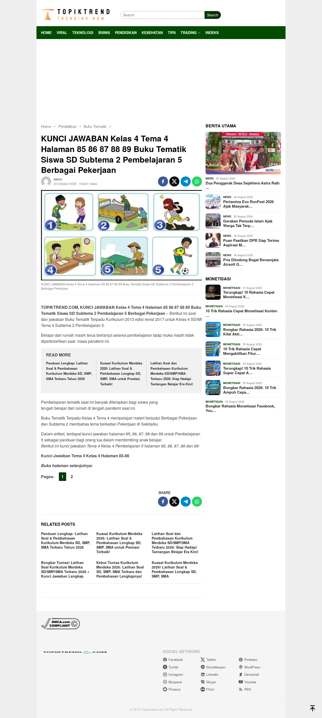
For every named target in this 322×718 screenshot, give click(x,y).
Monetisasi (231, 288)
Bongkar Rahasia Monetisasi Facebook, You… (240, 408)
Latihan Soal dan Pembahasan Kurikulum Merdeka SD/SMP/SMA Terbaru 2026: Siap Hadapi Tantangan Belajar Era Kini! (171, 373)
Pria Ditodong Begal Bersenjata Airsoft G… (250, 262)
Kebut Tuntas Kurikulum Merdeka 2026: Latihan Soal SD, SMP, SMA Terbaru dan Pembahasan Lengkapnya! (120, 569)
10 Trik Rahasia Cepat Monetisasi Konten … (241, 313)
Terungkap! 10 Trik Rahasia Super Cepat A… (247, 370)
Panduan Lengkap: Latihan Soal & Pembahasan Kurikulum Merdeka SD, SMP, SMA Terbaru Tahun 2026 (69, 371)
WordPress (252, 667)
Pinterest (250, 659)
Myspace (175, 681)
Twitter (211, 659)
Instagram (176, 674)
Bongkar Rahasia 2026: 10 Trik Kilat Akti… (249, 331)
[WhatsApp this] (197, 181)
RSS (247, 689)
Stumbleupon (215, 667)
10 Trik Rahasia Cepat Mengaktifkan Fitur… (242, 351)
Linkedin (212, 674)
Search (212, 14)
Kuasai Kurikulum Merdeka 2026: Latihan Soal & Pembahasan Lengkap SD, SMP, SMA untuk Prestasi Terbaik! (121, 373)
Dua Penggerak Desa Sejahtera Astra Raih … (242, 185)
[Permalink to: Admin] (46, 180)
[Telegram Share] (186, 181)
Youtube (250, 681)
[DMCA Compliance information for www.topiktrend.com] (60, 623)
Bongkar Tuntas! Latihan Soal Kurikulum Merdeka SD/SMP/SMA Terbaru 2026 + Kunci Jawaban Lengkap (65, 569)
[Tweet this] (174, 181)
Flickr (210, 689)
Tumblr (173, 667)
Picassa (174, 689)
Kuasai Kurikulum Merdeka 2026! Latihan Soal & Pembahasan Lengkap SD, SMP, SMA (175, 569)
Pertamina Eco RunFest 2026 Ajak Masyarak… (248, 203)
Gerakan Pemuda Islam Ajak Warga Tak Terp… (247, 223)
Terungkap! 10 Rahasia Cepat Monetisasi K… (248, 294)
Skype (211, 681)
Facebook (176, 659)
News (210, 178)
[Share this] (163, 181)
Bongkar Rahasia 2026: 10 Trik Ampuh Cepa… (249, 389)
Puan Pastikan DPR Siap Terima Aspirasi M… (251, 242)
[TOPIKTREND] (75, 14)
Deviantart (251, 674)
